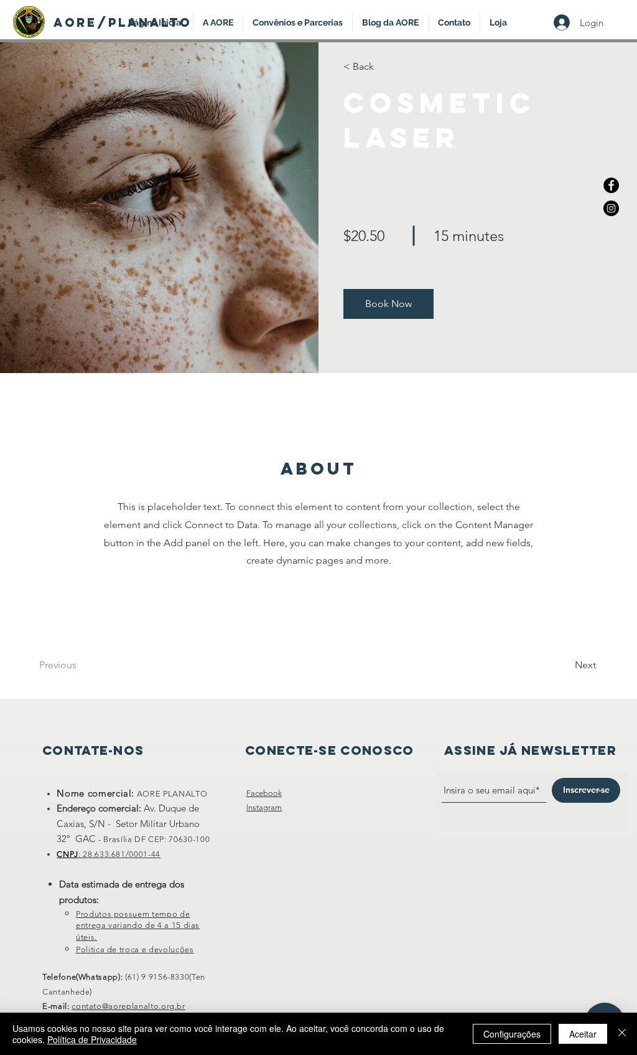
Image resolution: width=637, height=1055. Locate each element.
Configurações (512, 1034)
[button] (388, 304)
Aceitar (583, 1034)
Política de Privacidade (92, 1039)
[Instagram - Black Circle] (611, 208)
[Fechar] (622, 1034)
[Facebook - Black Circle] (611, 185)
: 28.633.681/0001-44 (119, 854)
